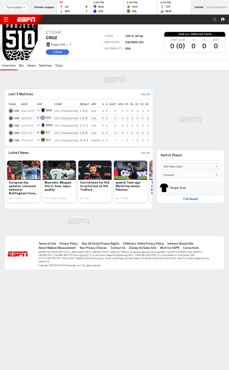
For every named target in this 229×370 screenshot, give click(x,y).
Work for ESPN (169, 247)
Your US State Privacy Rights (100, 243)
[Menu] (6, 19)
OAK (16, 110)
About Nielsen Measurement (57, 247)
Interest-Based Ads (180, 243)
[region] (79, 122)
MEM (49, 125)
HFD (48, 117)
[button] (214, 19)
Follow (57, 52)
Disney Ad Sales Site (142, 247)
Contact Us (118, 247)
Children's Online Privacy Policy (143, 243)
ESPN (26, 19)
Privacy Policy (69, 243)
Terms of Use (47, 243)
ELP (48, 140)
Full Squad (190, 199)
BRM (49, 110)
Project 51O (58, 44)
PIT (48, 132)
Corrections (191, 247)
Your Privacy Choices (93, 247)
